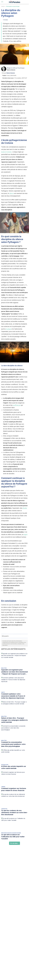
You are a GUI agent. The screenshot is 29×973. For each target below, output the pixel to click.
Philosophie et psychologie (12, 6)
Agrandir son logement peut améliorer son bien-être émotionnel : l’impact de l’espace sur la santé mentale (14, 672)
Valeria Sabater (11, 69)
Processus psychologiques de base (11, 832)
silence (11, 193)
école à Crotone (6, 152)
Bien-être (4, 668)
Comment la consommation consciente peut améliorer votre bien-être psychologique (13, 744)
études (25, 508)
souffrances (16, 405)
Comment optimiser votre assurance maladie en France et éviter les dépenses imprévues (13, 696)
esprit (25, 534)
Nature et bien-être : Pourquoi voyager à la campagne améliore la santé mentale (14, 720)
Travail (3, 786)
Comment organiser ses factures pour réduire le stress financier (13, 789)
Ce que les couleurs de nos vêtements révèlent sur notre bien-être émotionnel (14, 812)
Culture (3, 6)
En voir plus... (14, 843)
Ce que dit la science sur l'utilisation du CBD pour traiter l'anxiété (13, 837)
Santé (3, 692)
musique (8, 329)
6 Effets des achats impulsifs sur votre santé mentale (13, 767)
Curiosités (4, 808)
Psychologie (4, 764)
